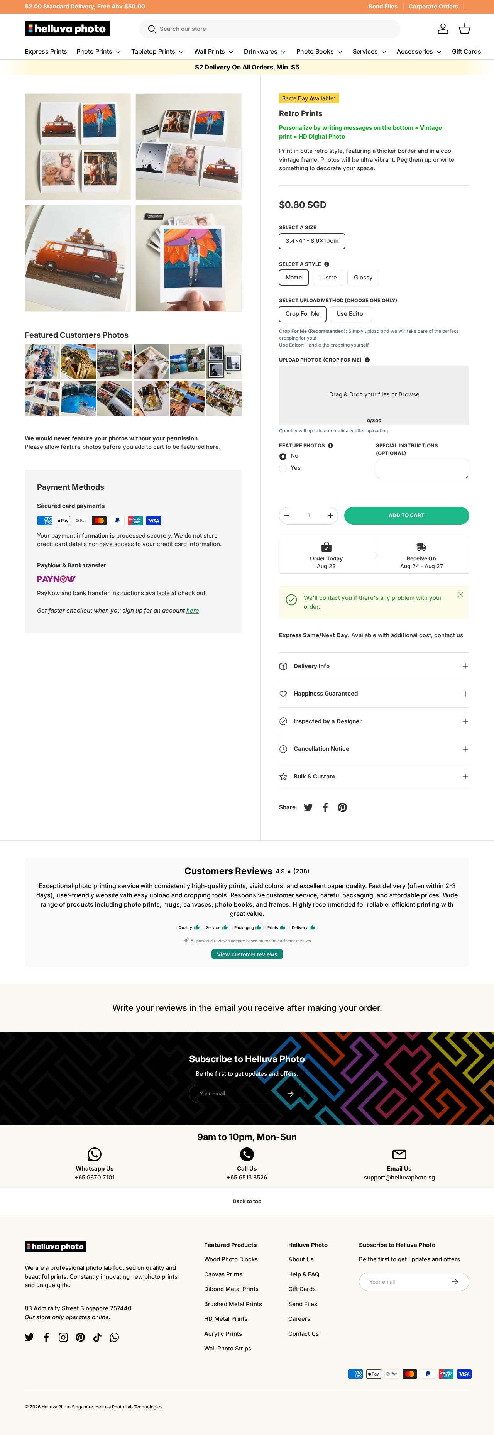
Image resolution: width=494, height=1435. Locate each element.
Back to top (247, 1201)
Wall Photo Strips (227, 1348)
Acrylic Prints (223, 1333)
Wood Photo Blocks (231, 1259)
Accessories (415, 51)
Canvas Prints (223, 1274)
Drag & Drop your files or (374, 394)
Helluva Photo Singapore (67, 1407)
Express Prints (46, 51)
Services (365, 51)
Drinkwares (260, 51)
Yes (296, 467)
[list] (135, 204)
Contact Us (303, 1333)
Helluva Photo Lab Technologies (128, 1407)
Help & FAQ (304, 1274)
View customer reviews (247, 954)
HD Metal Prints (225, 1318)
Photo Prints (94, 51)
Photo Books (315, 51)
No (294, 455)
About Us (301, 1259)
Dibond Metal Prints (231, 1289)
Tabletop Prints (153, 51)
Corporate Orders (433, 6)
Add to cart (407, 515)
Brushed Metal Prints (233, 1304)
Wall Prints (209, 51)
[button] (464, 28)
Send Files (383, 6)
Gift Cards (466, 51)
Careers (299, 1318)
